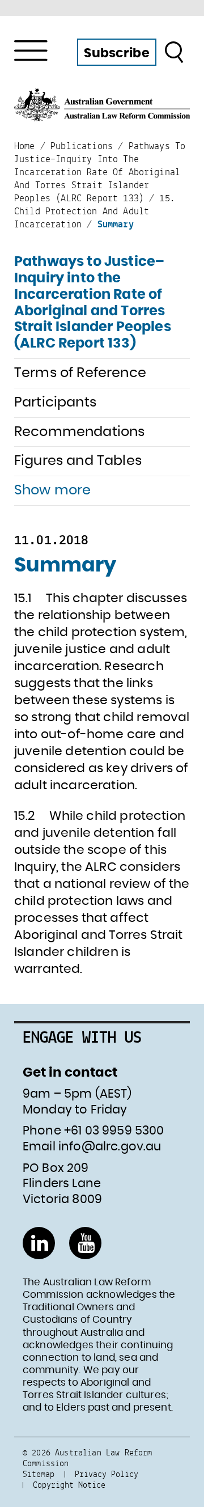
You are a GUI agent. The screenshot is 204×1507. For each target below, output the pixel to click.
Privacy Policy (106, 1473)
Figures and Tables (78, 461)
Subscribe (116, 53)
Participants (55, 402)
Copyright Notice (69, 1484)
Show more (52, 490)
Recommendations (79, 432)
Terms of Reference (80, 373)
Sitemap (38, 1473)
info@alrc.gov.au (110, 1147)
